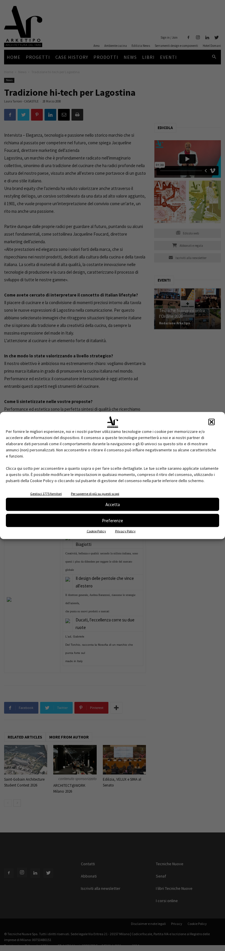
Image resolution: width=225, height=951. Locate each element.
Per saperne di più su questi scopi (95, 493)
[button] (211, 422)
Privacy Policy (125, 531)
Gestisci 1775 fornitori (46, 493)
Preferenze (112, 520)
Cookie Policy (96, 531)
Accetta (112, 504)
